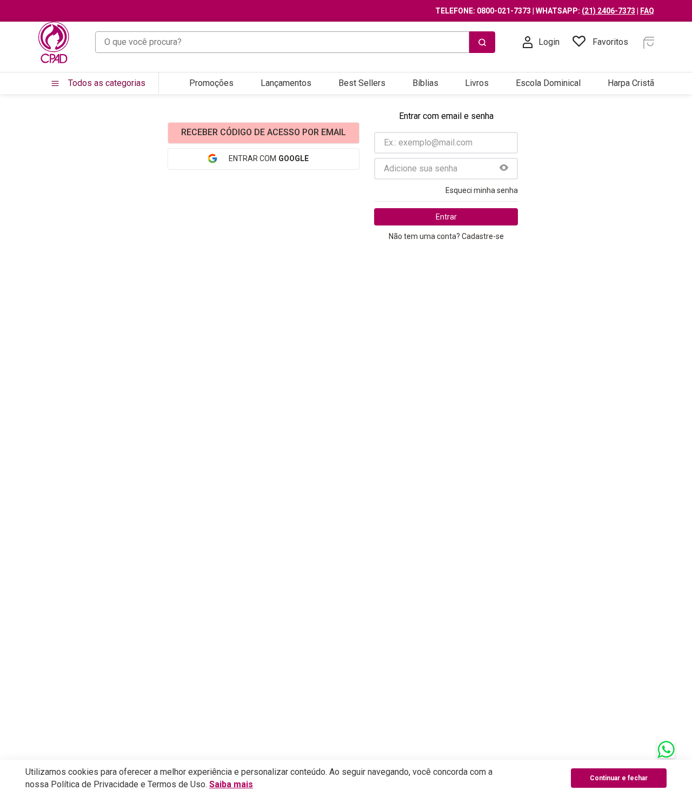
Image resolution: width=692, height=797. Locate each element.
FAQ (647, 10)
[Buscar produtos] (482, 42)
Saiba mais (231, 784)
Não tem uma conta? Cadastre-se (446, 236)
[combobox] (295, 42)
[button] (504, 168)
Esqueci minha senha (481, 190)
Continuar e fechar (619, 778)
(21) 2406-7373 (608, 10)
